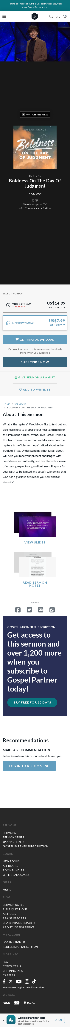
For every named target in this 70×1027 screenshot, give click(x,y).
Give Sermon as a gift (36, 377)
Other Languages (16, 874)
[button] (58, 16)
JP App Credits (13, 841)
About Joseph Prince (19, 927)
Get (37, 339)
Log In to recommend (29, 766)
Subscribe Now (35, 362)
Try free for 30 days (32, 702)
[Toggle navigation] (4, 16)
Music (7, 889)
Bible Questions (15, 909)
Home (6, 404)
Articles (9, 913)
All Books (10, 865)
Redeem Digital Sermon (20, 946)
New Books (11, 861)
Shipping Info (13, 970)
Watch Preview (37, 114)
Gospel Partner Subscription (25, 846)
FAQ (5, 961)
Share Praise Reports (19, 922)
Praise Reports (14, 918)
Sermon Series (13, 837)
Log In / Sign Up (14, 942)
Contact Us (12, 966)
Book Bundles (13, 870)
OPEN (58, 1019)
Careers (9, 975)
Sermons (35, 175)
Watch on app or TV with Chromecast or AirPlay (35, 206)
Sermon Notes (13, 904)
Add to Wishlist (36, 389)
